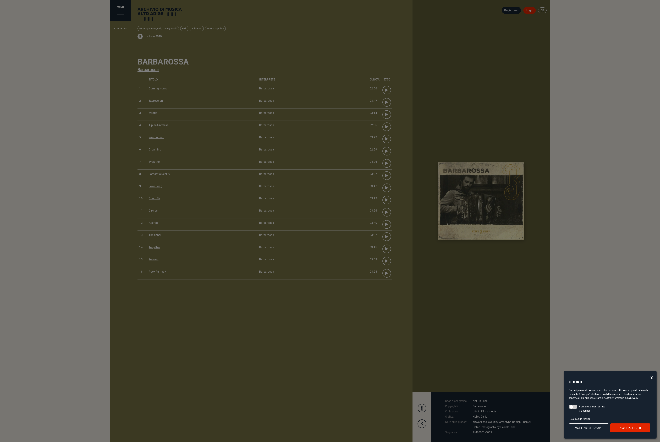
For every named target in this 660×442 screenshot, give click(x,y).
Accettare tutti (630, 428)
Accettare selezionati (589, 428)
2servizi (584, 410)
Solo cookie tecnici (580, 419)
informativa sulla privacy (625, 398)
